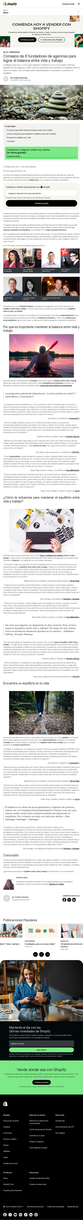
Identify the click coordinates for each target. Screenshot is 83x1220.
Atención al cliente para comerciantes (38, 1122)
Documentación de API (64, 1127)
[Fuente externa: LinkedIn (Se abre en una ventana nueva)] (31, 1214)
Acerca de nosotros (11, 1121)
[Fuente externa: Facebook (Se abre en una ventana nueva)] (5, 1214)
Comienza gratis (68, 4)
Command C (74, 418)
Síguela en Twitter (56, 884)
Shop (5, 1178)
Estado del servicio (10, 1163)
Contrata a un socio (37, 1135)
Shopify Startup (72, 436)
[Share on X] (69, 900)
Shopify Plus (8, 1184)
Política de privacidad (55, 1207)
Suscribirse (41, 1050)
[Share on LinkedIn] (74, 900)
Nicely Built (74, 581)
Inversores (7, 1133)
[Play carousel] (41, 954)
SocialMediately (72, 470)
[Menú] (78, 3)
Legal (5, 1157)
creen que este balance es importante (56, 385)
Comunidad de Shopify (38, 1148)
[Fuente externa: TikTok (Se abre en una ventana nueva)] (25, 1214)
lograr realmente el (52, 555)
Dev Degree (60, 1133)
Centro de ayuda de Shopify (40, 1129)
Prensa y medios (9, 1139)
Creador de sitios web (37, 1184)
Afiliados (6, 1151)
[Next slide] (47, 954)
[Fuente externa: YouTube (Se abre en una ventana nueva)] (15, 1214)
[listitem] (41, 937)
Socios (6, 1145)
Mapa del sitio (72, 1207)
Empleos (6, 1127)
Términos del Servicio (35, 1207)
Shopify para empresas (12, 1190)
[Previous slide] (35, 954)
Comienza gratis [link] (41, 203)
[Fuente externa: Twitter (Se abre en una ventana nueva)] (10, 1214)
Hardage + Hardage (71, 599)
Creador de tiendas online (39, 1178)
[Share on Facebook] (64, 900)
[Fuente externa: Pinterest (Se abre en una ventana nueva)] (36, 1214)
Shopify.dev (60, 1121)
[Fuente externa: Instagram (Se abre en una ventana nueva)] (20, 1214)
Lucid (77, 491)
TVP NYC (75, 452)
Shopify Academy (36, 1142)
